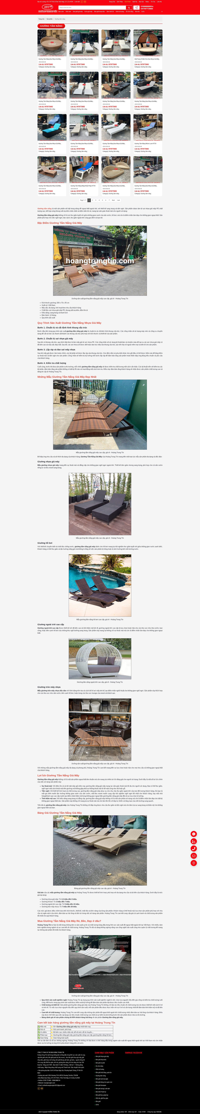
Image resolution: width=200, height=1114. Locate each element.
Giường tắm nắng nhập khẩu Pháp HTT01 (83, 186)
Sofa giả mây (88, 11)
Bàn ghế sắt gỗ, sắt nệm (103, 1088)
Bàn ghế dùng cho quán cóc (104, 1082)
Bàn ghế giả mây (78, 11)
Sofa (142, 11)
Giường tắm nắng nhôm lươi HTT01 (145, 143)
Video (147, 2)
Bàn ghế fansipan (101, 1085)
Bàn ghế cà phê (100, 1063)
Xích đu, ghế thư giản (102, 1098)
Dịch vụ (135, 2)
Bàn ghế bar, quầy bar (102, 1095)
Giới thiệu (120, 2)
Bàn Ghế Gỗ (110, 11)
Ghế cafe (68, 11)
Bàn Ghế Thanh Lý (101, 1092)
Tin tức (153, 2)
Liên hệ (159, 2)
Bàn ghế (98, 1101)
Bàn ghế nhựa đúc (99, 11)
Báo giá (141, 2)
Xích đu (137, 11)
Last (118, 200)
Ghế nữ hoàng (120, 11)
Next (113, 200)
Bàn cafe (61, 11)
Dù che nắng (129, 11)
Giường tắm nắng (50, 67)
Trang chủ (112, 2)
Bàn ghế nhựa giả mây (102, 1056)
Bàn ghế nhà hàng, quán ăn (104, 1072)
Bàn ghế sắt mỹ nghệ (102, 1079)
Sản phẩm (128, 2)
